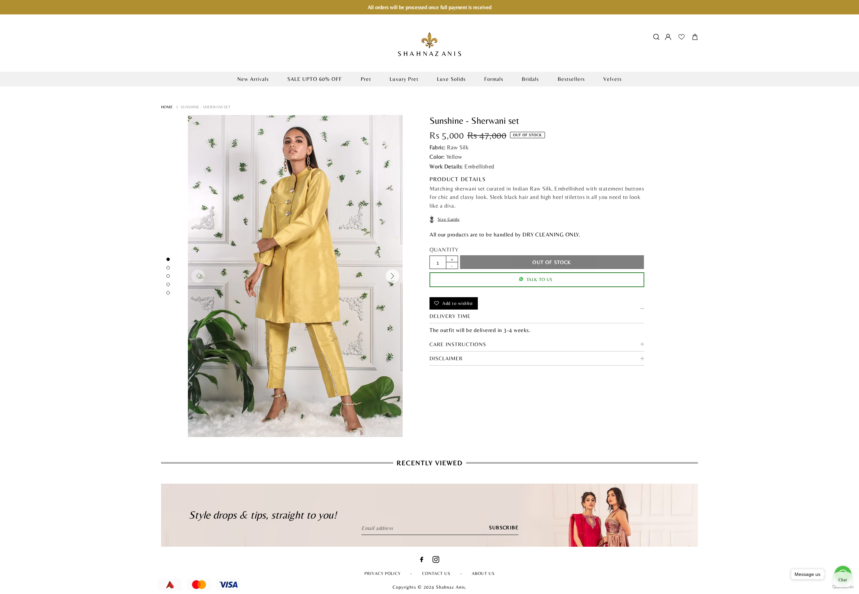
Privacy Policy (382, 573)
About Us (483, 573)
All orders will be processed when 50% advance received (429, 90)
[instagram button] (436, 561)
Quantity (444, 249)
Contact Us (436, 573)
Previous (198, 276)
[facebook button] (421, 560)
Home (167, 107)
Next (392, 276)
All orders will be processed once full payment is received (430, 7)
